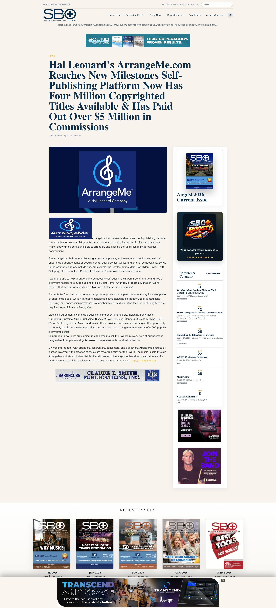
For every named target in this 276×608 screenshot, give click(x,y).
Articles (44, 576)
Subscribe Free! (134, 15)
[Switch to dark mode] (230, 15)
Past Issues (195, 15)
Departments (174, 15)
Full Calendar (213, 273)
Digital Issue (56, 576)
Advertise (115, 15)
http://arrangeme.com (144, 360)
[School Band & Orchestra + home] (59, 15)
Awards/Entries (214, 15)
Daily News (156, 15)
